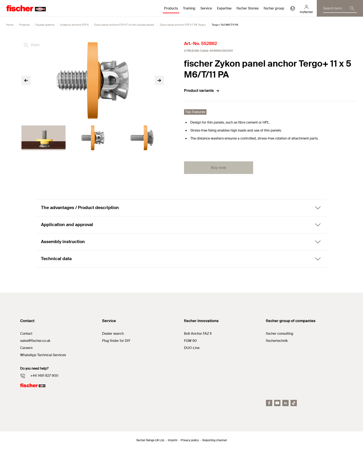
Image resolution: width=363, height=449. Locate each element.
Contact (26, 333)
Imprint (172, 440)
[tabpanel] (43, 137)
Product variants (199, 90)
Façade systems (44, 24)
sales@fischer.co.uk (35, 340)
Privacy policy (190, 440)
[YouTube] (277, 403)
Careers (26, 348)
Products (24, 24)
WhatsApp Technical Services (43, 355)
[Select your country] (292, 8)
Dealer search (113, 333)
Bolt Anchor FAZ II (198, 333)
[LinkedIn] (285, 403)
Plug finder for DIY (116, 340)
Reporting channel (214, 440)
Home (9, 24)
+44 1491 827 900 (44, 375)
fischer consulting (279, 333)
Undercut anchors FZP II (74, 24)
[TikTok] (294, 403)
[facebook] (269, 403)
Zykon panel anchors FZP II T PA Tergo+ (183, 24)
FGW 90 (190, 340)
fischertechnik (277, 340)
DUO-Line (192, 348)
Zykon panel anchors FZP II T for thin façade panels (124, 24)
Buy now (218, 167)
